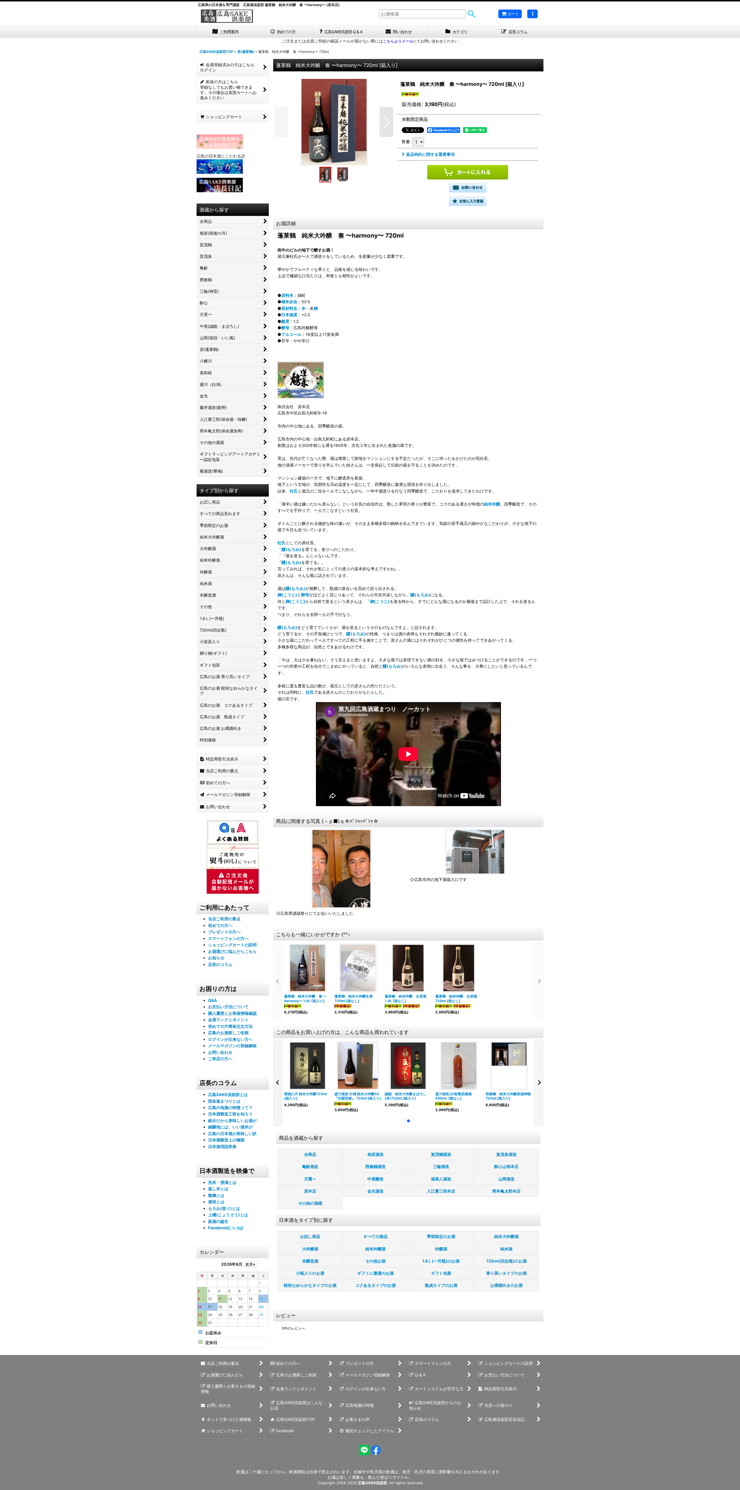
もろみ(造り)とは (224, 1208)
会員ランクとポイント (228, 1019)
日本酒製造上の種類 (226, 1139)
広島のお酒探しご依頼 (228, 1032)
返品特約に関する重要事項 (430, 154)
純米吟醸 (492, 503)
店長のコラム (220, 964)
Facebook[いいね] (225, 1227)
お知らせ (216, 957)
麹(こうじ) (287, 594)
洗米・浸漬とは (222, 1182)
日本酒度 (289, 314)
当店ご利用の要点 (224, 918)
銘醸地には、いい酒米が (230, 1126)
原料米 (287, 295)
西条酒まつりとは (224, 1101)
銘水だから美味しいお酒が (232, 1120)
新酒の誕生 (218, 1221)
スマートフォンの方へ (228, 938)
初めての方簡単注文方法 (230, 1026)
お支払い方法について (228, 1006)
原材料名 (289, 308)
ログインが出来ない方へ (230, 1039)
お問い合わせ (220, 1052)
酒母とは (216, 1201)
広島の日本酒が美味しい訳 (232, 1133)
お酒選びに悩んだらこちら (232, 951)
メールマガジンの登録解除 (232, 1045)
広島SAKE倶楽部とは (228, 1094)
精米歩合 (289, 301)
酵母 (285, 327)
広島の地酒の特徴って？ (230, 1107)
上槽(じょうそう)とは (228, 1214)
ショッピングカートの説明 (232, 944)
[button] (532, 14)
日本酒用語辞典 (222, 1146)
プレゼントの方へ (224, 931)
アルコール (291, 334)
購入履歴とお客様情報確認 (232, 1013)
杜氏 (294, 490)
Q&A (212, 1000)
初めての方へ (220, 925)
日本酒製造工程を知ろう (230, 1113)
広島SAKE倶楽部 (372, 1482)
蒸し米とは (218, 1188)
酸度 (285, 321)
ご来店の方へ (220, 1058)
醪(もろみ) (291, 549)
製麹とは (216, 1195)
